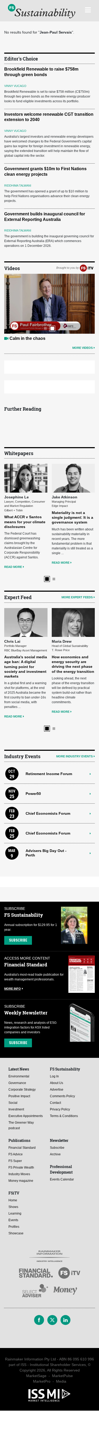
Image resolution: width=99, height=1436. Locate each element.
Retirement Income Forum (49, 774)
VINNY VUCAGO (15, 85)
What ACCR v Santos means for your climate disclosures (24, 522)
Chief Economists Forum (48, 813)
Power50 (33, 793)
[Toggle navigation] (88, 9)
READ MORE (13, 566)
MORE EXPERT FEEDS (77, 597)
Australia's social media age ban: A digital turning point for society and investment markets (25, 666)
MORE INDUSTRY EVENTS (74, 756)
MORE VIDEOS (82, 347)
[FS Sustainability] (41, 11)
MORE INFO (12, 988)
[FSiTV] (86, 268)
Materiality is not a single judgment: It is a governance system (72, 517)
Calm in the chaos (27, 338)
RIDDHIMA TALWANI (17, 185)
